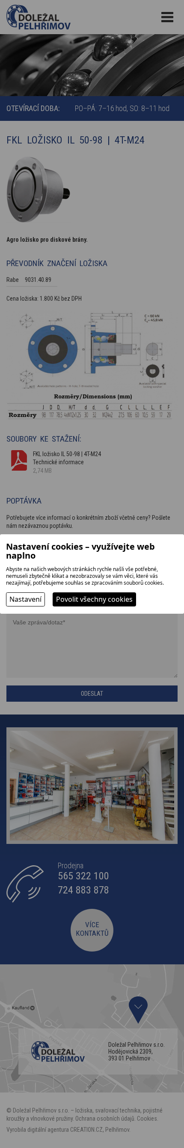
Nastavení (25, 599)
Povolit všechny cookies (94, 599)
